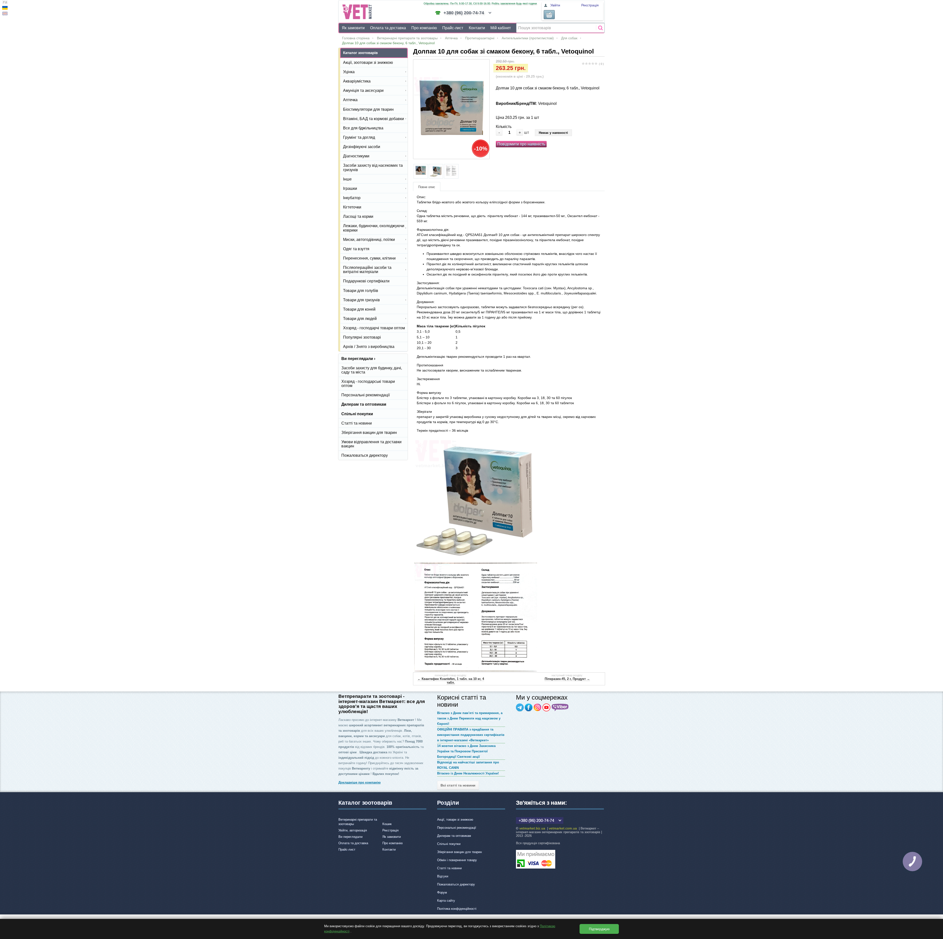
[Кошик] (549, 14)
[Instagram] (537, 707)
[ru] (5, 3)
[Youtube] (546, 707)
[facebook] (529, 707)
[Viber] (560, 707)
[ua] (5, 8)
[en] (5, 14)
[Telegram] (520, 707)
